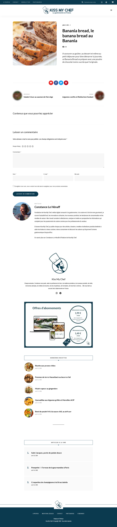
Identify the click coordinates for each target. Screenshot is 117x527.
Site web (76, 174)
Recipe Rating (16, 146)
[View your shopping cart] (112, 2)
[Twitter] (61, 82)
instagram (101, 2)
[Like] (51, 82)
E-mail (46, 174)
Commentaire (17, 152)
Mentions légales (48, 513)
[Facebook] (56, 82)
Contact (16, 2)
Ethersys (61, 518)
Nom (14, 174)
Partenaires (37, 2)
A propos (6, 2)
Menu (111, 10)
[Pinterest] (66, 82)
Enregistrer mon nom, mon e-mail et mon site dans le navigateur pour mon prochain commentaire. (41, 186)
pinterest (106, 2)
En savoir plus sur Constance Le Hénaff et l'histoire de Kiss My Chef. (56, 237)
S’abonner (81, 513)
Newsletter (25, 2)
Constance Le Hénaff (47, 207)
